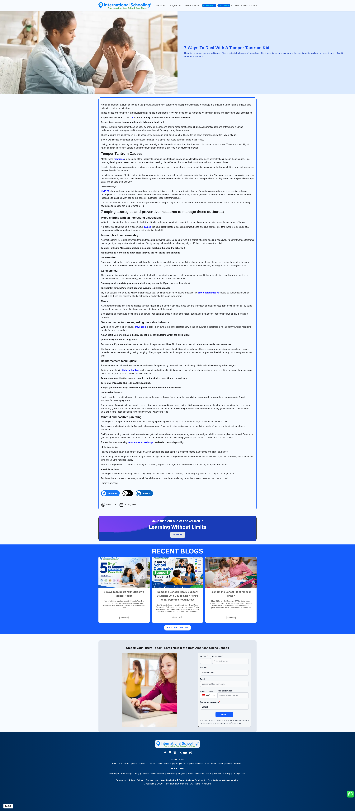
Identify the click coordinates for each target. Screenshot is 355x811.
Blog (137, 773)
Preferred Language (210, 702)
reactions (119, 159)
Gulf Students (196, 763)
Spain (175, 763)
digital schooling (130, 370)
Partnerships (127, 773)
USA (120, 763)
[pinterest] (190, 752)
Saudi (152, 763)
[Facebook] (165, 752)
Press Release (157, 773)
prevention (140, 327)
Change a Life (239, 773)
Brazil (134, 763)
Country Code (207, 691)
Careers (145, 773)
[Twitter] (175, 752)
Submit (224, 714)
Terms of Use (238, 723)
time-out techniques (208, 293)
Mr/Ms (204, 656)
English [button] (8, 806)
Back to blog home (177, 627)
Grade (203, 667)
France (228, 763)
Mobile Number (225, 691)
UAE (114, 763)
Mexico (127, 763)
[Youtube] (185, 752)
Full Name (217, 656)
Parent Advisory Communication (223, 780)
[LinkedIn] (180, 752)
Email (203, 679)
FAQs (208, 773)
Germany (238, 763)
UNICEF (105, 191)
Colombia (143, 763)
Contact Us (121, 780)
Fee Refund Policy (222, 773)
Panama (167, 763)
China (159, 763)
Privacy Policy (228, 723)
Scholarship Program (176, 773)
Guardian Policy (168, 780)
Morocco (184, 763)
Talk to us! (177, 534)
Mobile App (114, 773)
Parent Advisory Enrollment (192, 780)
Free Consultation (196, 773)
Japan (220, 763)
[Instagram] (170, 752)
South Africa (210, 763)
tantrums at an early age (140, 442)
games (147, 227)
